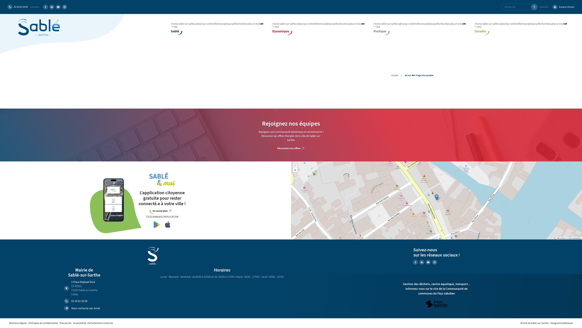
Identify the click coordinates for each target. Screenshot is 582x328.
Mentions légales (18, 323)
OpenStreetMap (574, 238)
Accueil (394, 75)
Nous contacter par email (85, 308)
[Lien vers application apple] (167, 225)
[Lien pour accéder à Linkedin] (51, 7)
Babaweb (568, 323)
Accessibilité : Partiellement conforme (93, 323)
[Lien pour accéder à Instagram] (64, 7)
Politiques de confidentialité (43, 323)
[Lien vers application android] (156, 225)
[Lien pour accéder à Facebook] (45, 7)
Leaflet (562, 238)
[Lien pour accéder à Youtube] (58, 7)
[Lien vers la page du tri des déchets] (436, 304)
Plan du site (65, 323)
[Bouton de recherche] (534, 7)
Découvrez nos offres (289, 148)
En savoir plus (160, 211)
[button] (436, 197)
